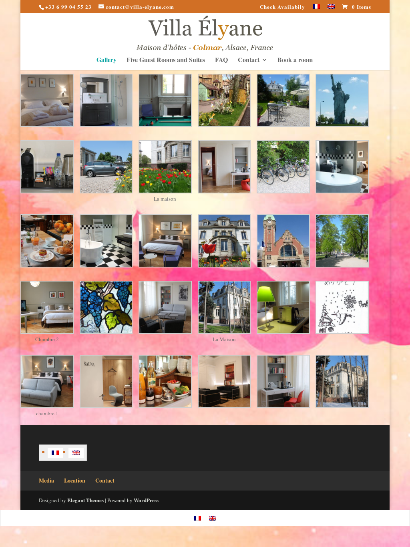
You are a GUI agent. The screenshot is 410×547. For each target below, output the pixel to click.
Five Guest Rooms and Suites (166, 60)
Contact (248, 60)
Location (74, 480)
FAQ (221, 60)
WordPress (146, 500)
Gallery (106, 60)
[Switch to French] (316, 8)
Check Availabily (282, 7)
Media (46, 480)
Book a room (295, 60)
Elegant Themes (85, 500)
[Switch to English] (76, 453)
